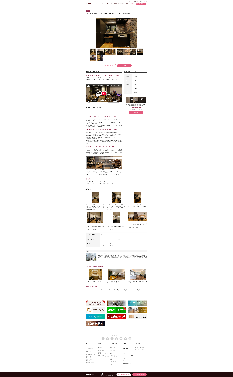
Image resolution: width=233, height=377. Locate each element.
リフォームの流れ (88, 356)
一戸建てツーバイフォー (102, 349)
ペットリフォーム (113, 361)
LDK (130, 243)
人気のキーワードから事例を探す (103, 356)
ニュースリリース (126, 353)
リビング (121, 243)
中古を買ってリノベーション (135, 239)
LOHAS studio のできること (90, 354)
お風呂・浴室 (108, 243)
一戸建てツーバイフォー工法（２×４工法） (108, 289)
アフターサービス (88, 357)
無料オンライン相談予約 (139, 374)
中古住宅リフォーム (113, 352)
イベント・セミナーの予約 (139, 347)
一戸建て (88, 289)
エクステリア (103, 245)
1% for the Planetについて (90, 359)
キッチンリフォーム (113, 356)
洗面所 (117, 243)
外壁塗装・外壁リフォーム (114, 355)
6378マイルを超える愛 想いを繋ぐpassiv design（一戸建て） (137, 282)
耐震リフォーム (112, 353)
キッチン (103, 243)
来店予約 (124, 65)
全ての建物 (121, 289)
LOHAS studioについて (107, 3)
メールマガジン (125, 348)
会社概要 (127, 3)
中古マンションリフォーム (114, 350)
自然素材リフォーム (89, 351)
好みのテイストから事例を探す (103, 353)
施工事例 (115, 3)
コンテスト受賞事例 (101, 350)
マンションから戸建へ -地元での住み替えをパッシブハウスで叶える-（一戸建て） (116, 282)
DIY (143, 239)
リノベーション (112, 347)
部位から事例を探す (101, 355)
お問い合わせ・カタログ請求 (140, 349)
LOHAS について (88, 353)
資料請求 (132, 3)
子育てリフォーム (113, 364)
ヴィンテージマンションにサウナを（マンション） (94, 282)
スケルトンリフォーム (125, 239)
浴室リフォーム (112, 358)
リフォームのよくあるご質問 (128, 355)
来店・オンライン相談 (141, 3)
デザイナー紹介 (88, 360)
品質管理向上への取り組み (90, 362)
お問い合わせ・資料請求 (108, 65)
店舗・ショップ (142, 289)
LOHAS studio (92, 3)
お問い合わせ (138, 343)
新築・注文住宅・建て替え (131, 289)
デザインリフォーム (113, 362)
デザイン (113, 239)
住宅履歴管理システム (127, 363)
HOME (87, 343)
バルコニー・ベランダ (136, 243)
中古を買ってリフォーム (106, 239)
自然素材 (118, 239)
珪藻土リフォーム (113, 359)
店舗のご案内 (121, 3)
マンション (95, 289)
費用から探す (100, 352)
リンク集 (124, 360)
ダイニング (126, 243)
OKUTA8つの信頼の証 (89, 348)
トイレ (113, 243)
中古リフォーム (112, 349)
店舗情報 (124, 343)
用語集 (124, 358)
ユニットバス (110, 245)
